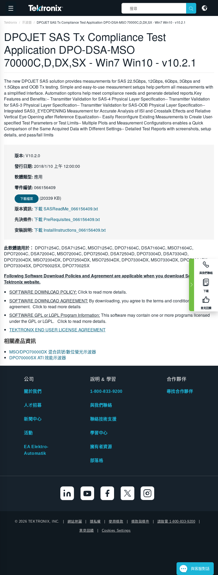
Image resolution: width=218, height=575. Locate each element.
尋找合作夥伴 (180, 391)
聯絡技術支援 (103, 419)
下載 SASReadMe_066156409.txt (66, 209)
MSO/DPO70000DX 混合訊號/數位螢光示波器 (52, 352)
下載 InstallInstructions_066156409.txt (70, 230)
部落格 (96, 460)
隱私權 (95, 521)
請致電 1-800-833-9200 (176, 521)
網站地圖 (75, 521)
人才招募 (32, 405)
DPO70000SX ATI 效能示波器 (37, 358)
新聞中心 (32, 419)
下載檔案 (26, 198)
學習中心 (99, 433)
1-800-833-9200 (106, 391)
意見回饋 (86, 530)
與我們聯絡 (101, 405)
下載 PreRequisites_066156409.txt (67, 219)
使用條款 (116, 521)
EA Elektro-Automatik (36, 450)
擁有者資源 (101, 446)
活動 (28, 433)
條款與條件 (140, 521)
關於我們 (32, 391)
